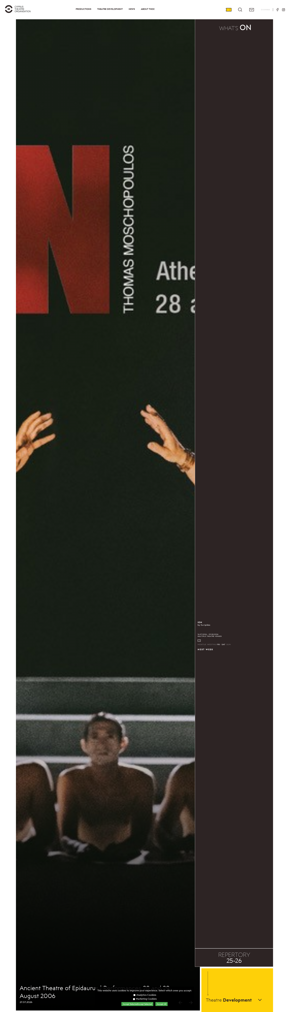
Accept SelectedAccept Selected (137, 1004)
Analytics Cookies (146, 994)
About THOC (148, 9)
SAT (223, 644)
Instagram (283, 9)
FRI (218, 644)
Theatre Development (110, 9)
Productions (83, 9)
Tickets (228, 9)
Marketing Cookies (146, 998)
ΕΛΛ (265, 9)
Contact (251, 9)
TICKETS (199, 641)
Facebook (277, 9)
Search (240, 9)
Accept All (161, 1004)
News (132, 9)
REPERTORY (234, 957)
